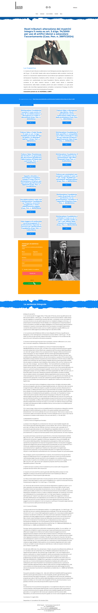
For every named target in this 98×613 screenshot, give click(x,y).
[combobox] (32, 265)
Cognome (35, 251)
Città (23, 263)
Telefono (24, 257)
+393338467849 (53, 608)
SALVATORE (19, 6)
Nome (23, 251)
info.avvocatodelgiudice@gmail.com (50, 609)
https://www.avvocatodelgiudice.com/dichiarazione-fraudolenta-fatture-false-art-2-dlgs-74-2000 (54, 99)
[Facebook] (50, 7)
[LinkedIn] (47, 7)
